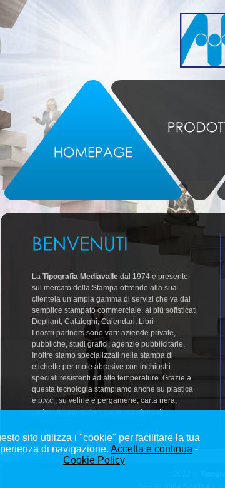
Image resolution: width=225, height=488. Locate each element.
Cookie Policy (94, 460)
